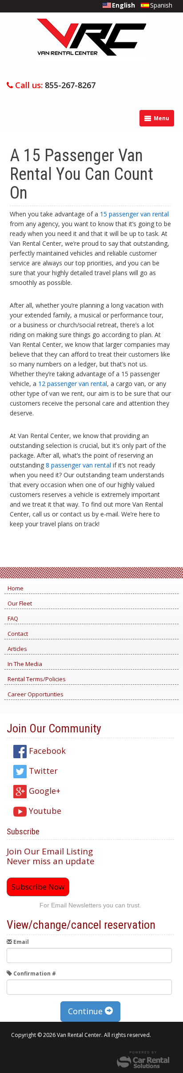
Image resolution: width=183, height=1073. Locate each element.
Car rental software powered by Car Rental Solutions (143, 1060)
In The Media (25, 664)
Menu (160, 118)
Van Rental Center (90, 46)
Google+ (43, 790)
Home (16, 588)
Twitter (42, 770)
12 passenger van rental (72, 383)
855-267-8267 (70, 85)
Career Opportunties (36, 694)
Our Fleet (20, 603)
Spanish (161, 5)
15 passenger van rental (134, 214)
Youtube (44, 810)
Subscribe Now (38, 887)
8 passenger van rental (78, 465)
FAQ (13, 618)
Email (20, 942)
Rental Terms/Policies (37, 679)
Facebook (46, 750)
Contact (18, 634)
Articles (17, 649)
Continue (86, 1011)
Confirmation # (34, 973)
